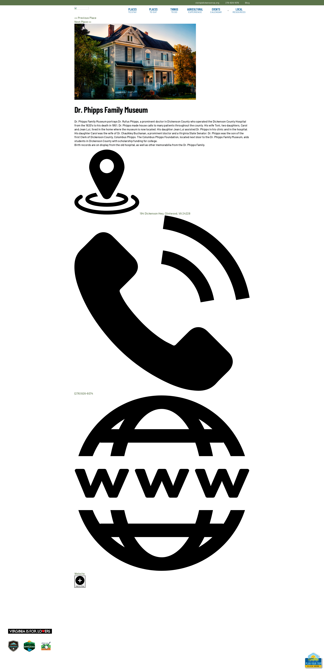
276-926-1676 (232, 2)
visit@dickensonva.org (207, 2)
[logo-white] (162, 611)
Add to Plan (80, 586)
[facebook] (9, 618)
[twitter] (14, 618)
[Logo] (81, 8)
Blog (247, 2)
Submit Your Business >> (23, 624)
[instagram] (18, 618)
